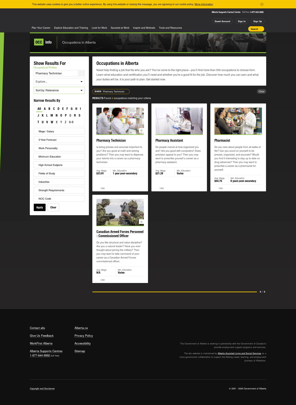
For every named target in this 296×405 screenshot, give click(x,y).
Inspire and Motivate (144, 27)
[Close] (262, 4)
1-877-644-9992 (257, 12)
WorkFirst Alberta (41, 343)
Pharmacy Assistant (169, 140)
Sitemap (80, 351)
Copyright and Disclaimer (42, 388)
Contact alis (37, 328)
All (39, 109)
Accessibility (83, 343)
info (43, 42)
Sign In (242, 21)
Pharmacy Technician (111, 140)
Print (244, 29)
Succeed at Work (120, 27)
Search (254, 29)
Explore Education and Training (71, 27)
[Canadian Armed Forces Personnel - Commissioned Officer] (120, 212)
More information (204, 4)
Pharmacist (222, 140)
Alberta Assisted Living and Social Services (239, 353)
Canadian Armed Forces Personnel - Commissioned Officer (120, 234)
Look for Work (99, 27)
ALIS (66, 17)
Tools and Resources (170, 27)
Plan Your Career (41, 27)
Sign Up (257, 21)
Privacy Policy (84, 335)
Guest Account (222, 21)
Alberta (43, 17)
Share (226, 29)
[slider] (174, 131)
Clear (53, 207)
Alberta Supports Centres (46, 351)
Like (238, 28)
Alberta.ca (81, 328)
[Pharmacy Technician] (120, 121)
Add (232, 29)
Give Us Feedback (42, 335)
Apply (39, 207)
